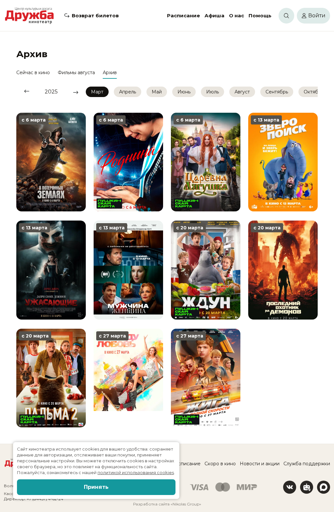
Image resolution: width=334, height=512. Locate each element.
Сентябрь (277, 92)
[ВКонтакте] (289, 487)
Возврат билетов (95, 15)
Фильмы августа (76, 72)
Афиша (214, 15)
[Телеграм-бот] (306, 487)
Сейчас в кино (33, 72)
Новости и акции (260, 464)
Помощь (260, 15)
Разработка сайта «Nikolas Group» (167, 504)
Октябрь (314, 92)
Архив (110, 72)
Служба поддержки (306, 464)
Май (157, 92)
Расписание (183, 15)
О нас (236, 15)
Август (242, 92)
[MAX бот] (323, 487)
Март (97, 92)
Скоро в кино (220, 464)
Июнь (183, 92)
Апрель (127, 92)
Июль (212, 92)
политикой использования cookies (136, 472)
